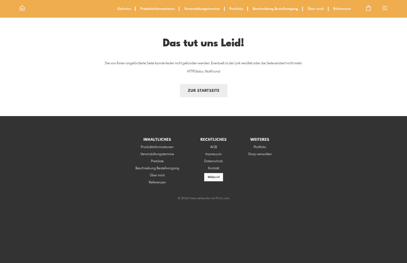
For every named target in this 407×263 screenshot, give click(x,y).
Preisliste (236, 9)
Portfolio (260, 147)
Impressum (213, 154)
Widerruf (214, 177)
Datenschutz (213, 161)
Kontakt (213, 168)
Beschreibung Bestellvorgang (275, 9)
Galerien (124, 9)
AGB (213, 147)
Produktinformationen (157, 9)
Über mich (316, 9)
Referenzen (342, 9)
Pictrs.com (222, 198)
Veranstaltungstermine (202, 9)
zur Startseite (204, 91)
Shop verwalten (260, 154)
